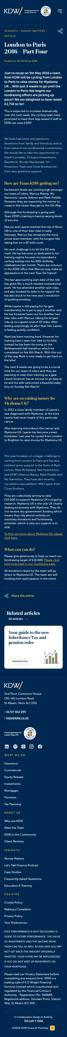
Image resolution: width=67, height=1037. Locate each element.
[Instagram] (31, 746)
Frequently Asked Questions (22, 878)
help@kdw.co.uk (17, 718)
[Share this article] (60, 31)
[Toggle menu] (60, 11)
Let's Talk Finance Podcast (21, 865)
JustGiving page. (45, 564)
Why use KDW (13, 821)
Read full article (20, 661)
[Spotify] (15, 746)
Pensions (10, 797)
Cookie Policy (13, 902)
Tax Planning (12, 804)
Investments (12, 783)
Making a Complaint (17, 909)
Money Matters (33, 31)
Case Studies (12, 872)
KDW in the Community (20, 834)
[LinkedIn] (6, 746)
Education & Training (18, 885)
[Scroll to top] (52, 1028)
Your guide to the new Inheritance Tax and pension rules (29, 637)
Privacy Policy (13, 916)
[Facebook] (40, 746)
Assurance (11, 763)
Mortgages (11, 790)
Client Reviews (14, 841)
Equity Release (13, 777)
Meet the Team (14, 827)
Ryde (40, 1020)
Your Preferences (15, 922)
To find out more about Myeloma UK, (29, 533)
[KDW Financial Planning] (13, 11)
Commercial (12, 770)
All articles (18, 619)
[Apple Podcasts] (23, 747)
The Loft (29, 1020)
